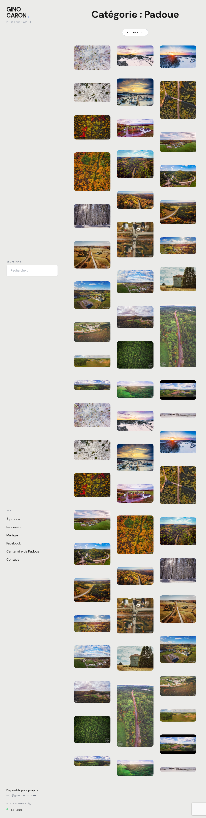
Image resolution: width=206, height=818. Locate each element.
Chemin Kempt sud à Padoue (178, 387)
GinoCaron (17, 12)
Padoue (94, 52)
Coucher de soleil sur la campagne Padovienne (179, 50)
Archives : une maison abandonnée (137, 656)
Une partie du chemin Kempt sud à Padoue (92, 587)
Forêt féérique (92, 60)
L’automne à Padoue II (92, 619)
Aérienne (84, 49)
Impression (14, 527)
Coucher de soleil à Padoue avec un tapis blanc (135, 86)
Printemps (98, 645)
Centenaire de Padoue (22, 551)
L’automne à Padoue (92, 299)
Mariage (12, 535)
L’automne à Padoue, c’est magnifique (93, 515)
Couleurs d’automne (92, 129)
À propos (13, 519)
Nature (83, 52)
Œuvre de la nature (92, 92)
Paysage (95, 85)
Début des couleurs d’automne (92, 690)
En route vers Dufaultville (138, 196)
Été (95, 544)
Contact (12, 559)
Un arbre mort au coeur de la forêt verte (92, 725)
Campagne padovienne (93, 258)
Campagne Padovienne (136, 388)
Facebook (13, 543)
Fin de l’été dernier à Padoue (92, 327)
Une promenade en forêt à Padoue (93, 213)
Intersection (181, 111)
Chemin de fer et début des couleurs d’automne (135, 729)
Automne (98, 119)
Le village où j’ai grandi (92, 655)
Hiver (96, 49)
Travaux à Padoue (92, 555)
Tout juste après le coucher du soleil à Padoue (135, 45)
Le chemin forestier (92, 181)
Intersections (140, 250)
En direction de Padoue (135, 165)
